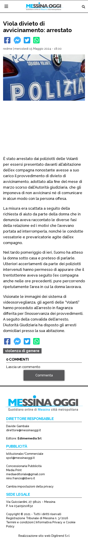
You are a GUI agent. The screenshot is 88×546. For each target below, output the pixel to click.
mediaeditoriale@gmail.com (25, 474)
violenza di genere (22, 351)
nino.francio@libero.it (20, 478)
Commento (14, 381)
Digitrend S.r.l (60, 535)
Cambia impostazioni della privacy (30, 486)
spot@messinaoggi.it (20, 457)
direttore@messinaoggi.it (23, 430)
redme (7, 48)
